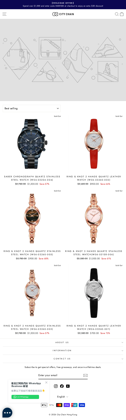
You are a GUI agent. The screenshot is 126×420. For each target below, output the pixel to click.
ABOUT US (62, 342)
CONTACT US (62, 358)
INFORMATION (62, 350)
